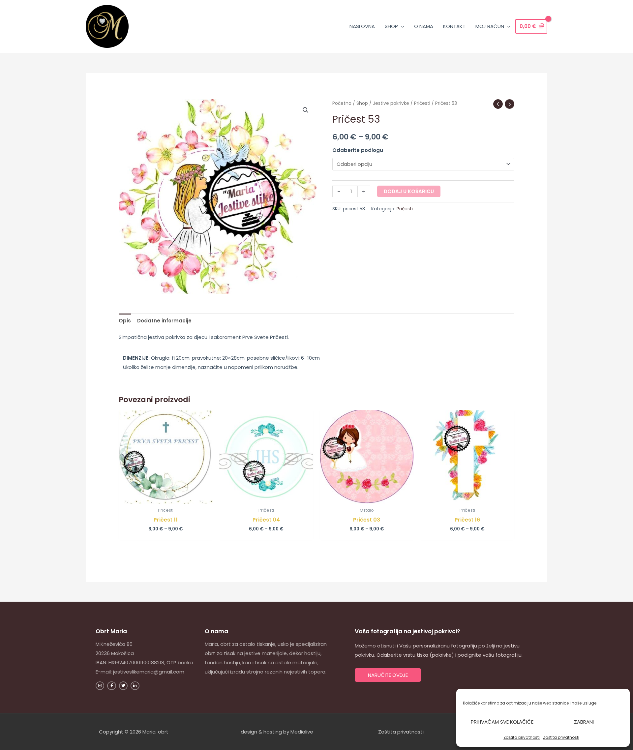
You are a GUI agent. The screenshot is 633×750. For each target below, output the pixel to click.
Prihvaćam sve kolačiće (502, 721)
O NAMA (423, 26)
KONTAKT (454, 26)
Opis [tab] (125, 320)
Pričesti (422, 103)
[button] (306, 110)
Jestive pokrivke (391, 103)
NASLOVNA (362, 26)
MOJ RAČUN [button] (489, 26)
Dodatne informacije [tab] (164, 320)
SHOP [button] (391, 26)
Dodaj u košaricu (409, 191)
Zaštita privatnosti (521, 737)
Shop (362, 103)
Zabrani (584, 721)
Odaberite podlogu (357, 150)
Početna (341, 103)
